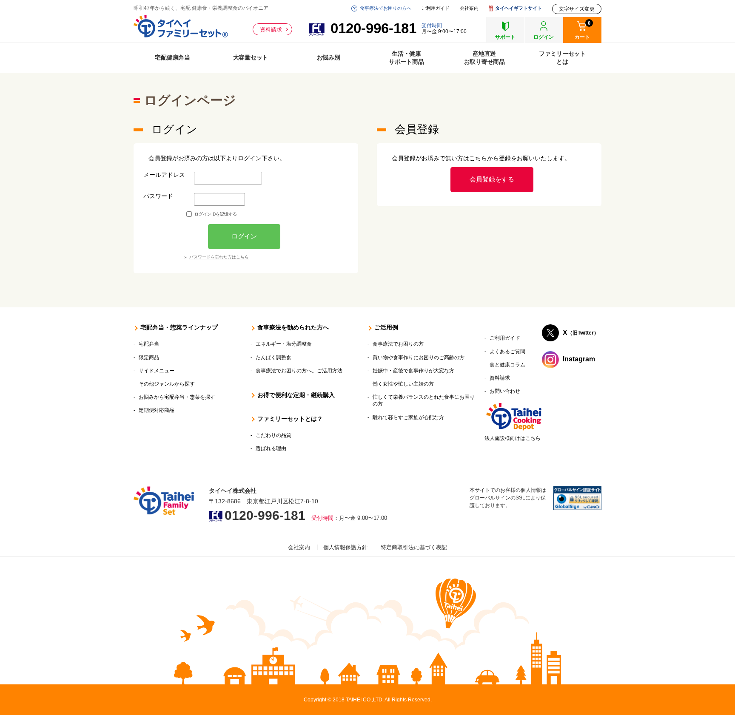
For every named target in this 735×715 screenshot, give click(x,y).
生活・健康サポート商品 (406, 57)
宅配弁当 (149, 344)
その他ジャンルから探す (167, 384)
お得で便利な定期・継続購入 (296, 395)
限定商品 (149, 357)
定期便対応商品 (156, 410)
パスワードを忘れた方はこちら (219, 257)
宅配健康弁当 (172, 57)
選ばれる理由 (271, 448)
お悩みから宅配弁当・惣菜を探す (177, 397)
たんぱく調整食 (273, 357)
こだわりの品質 (273, 435)
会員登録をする (492, 179)
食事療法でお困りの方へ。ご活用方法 (299, 371)
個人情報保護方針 (345, 547)
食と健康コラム (507, 365)
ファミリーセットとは (562, 57)
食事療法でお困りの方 (398, 344)
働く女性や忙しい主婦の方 (403, 384)
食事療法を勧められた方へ (293, 327)
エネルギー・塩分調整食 (284, 344)
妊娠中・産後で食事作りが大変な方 (413, 371)
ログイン (244, 236)
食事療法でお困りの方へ (385, 8)
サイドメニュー (156, 371)
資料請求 (271, 29)
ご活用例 (386, 327)
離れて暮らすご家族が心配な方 (408, 417)
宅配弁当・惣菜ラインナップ (179, 327)
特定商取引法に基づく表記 (414, 547)
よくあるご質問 (507, 352)
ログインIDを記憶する (215, 214)
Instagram (579, 359)
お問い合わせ (505, 391)
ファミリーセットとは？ (290, 418)
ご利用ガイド (436, 8)
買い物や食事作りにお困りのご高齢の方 (418, 357)
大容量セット (250, 57)
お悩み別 (328, 57)
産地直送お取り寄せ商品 (484, 57)
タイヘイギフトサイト (518, 8)
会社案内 (469, 8)
